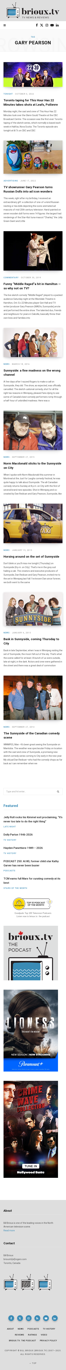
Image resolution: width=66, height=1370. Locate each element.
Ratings (32, 1335)
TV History (10, 840)
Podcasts (10, 871)
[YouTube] (46, 1318)
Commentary (11, 277)
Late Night (10, 827)
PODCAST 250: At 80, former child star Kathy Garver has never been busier (31, 863)
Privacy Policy (48, 1340)
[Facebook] (11, 1318)
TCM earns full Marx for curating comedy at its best (32, 880)
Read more (9, 1230)
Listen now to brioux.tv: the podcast (33, 916)
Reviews (19, 1335)
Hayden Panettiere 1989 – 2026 (23, 847)
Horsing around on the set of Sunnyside (31, 556)
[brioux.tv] (33, 11)
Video (44, 1335)
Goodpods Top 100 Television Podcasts (33, 913)
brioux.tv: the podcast (22, 1340)
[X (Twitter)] (20, 1318)
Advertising (11, 181)
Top (34, 1363)
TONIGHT (8, 94)
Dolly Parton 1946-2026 (18, 834)
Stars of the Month (15, 888)
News (7, 364)
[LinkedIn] (55, 1318)
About (10, 1329)
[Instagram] (29, 1318)
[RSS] (37, 1318)
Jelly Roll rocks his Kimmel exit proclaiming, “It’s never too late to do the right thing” (33, 819)
